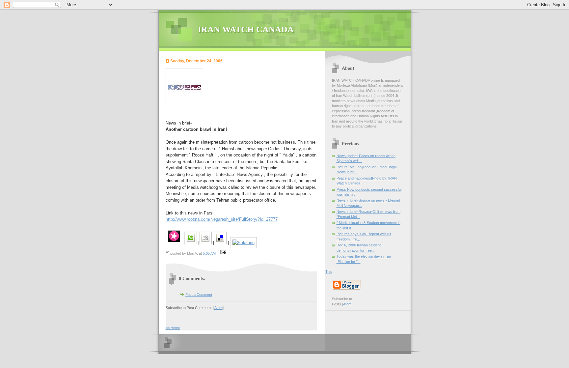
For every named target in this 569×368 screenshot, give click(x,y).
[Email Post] (223, 253)
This (328, 271)
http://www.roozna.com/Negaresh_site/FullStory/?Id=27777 (222, 219)
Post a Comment (198, 295)
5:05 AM (210, 253)
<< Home (173, 328)
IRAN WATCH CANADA (246, 29)
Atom (218, 308)
